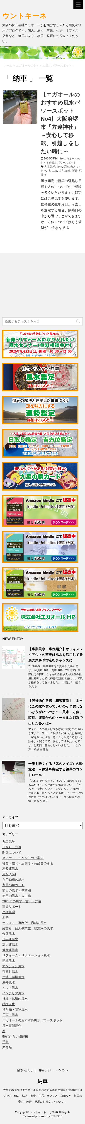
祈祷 (75, 170)
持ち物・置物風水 (15, 1009)
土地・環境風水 (13, 977)
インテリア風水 (13, 993)
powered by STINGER (49, 1116)
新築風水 (8, 961)
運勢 (5, 917)
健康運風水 (10, 950)
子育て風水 (10, 1015)
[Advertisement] (36, 286)
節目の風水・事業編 (16, 890)
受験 (66, 166)
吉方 (73, 166)
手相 (5, 1042)
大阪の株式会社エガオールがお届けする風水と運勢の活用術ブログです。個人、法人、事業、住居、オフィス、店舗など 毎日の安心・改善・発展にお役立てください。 (42, 1095)
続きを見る (60, 228)
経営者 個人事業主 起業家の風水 (27, 928)
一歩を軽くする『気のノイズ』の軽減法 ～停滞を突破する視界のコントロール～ (55, 769)
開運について (11, 852)
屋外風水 (8, 982)
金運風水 (8, 933)
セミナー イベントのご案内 (23, 858)
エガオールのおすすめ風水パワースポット (32, 1020)
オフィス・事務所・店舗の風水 (24, 923)
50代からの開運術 (15, 1036)
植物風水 (8, 1004)
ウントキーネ (29, 15)
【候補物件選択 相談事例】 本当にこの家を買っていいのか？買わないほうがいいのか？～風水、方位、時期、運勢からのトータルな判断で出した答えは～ (55, 712)
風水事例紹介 (11, 1025)
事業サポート (11, 906)
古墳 (54, 170)
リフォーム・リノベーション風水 (26, 955)
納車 (68, 170)
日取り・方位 (11, 847)
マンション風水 (13, 966)
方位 (59, 166)
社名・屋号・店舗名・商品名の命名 (27, 863)
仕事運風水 (10, 939)
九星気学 (49, 166)
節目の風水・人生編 (16, 896)
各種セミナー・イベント (53, 1070)
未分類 (7, 1047)
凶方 (61, 170)
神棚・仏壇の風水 (15, 998)
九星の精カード (13, 885)
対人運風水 (10, 944)
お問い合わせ (25, 1070)
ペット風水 (10, 988)
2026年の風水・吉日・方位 (21, 901)
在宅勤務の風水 (13, 879)
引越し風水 (10, 971)
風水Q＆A (9, 874)
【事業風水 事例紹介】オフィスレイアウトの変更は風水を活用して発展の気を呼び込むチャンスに (55, 654)
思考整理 (8, 912)
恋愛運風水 (10, 869)
